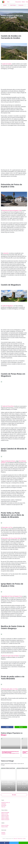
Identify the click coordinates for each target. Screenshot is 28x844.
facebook (4, 843)
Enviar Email (3, 805)
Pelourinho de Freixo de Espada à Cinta (12, 210)
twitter (14, 843)
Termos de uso (20, 838)
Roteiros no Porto (4, 813)
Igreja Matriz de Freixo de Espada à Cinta (12, 596)
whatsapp (23, 843)
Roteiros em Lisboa (5, 815)
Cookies (24, 838)
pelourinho (6, 253)
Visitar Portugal (13, 5)
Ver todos (8, 779)
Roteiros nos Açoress (5, 819)
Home (8, 1)
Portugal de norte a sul (5, 802)
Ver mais (14, 794)
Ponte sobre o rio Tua (7, 527)
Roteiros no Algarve (5, 816)
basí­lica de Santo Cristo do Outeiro (10, 655)
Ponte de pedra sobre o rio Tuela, (10, 689)
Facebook (3, 832)
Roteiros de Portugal (5, 812)
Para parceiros (18, 1)
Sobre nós (3, 806)
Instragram (3, 833)
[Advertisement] (14, 79)
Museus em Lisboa (4, 825)
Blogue (3, 735)
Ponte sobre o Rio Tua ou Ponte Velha (11, 538)
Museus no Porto (4, 826)
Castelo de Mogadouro (7, 305)
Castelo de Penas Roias (8, 406)
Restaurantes (20, 5)
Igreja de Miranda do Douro (8, 461)
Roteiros (23, 1)
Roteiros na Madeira (5, 818)
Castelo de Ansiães (6, 63)
